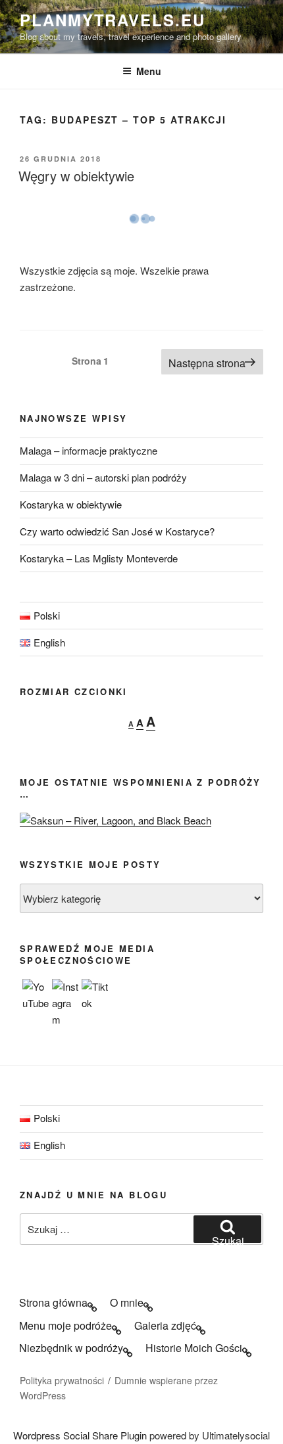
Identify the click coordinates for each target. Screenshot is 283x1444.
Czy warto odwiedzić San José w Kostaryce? (117, 531)
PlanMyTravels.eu (112, 20)
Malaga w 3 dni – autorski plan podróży (103, 477)
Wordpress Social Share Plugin (81, 1435)
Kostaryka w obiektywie (71, 504)
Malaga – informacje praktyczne (88, 450)
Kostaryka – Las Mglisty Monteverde (99, 558)
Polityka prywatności (62, 1380)
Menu (148, 71)
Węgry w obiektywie (76, 175)
